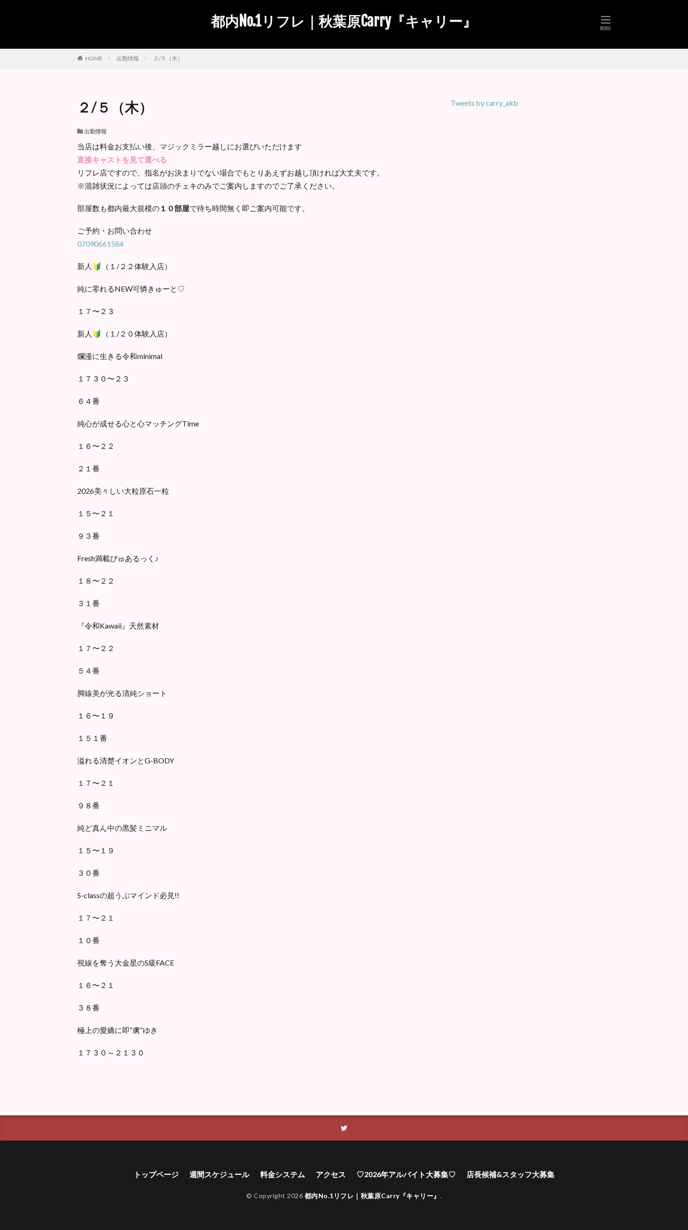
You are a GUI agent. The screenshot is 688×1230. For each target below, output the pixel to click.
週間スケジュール (219, 1174)
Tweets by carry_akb (484, 102)
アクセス (331, 1174)
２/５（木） (168, 58)
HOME (93, 58)
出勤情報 (128, 58)
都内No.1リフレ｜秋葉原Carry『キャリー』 (344, 21)
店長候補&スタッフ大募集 (511, 1174)
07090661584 (100, 243)
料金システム (282, 1174)
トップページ (156, 1174)
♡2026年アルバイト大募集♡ (406, 1174)
